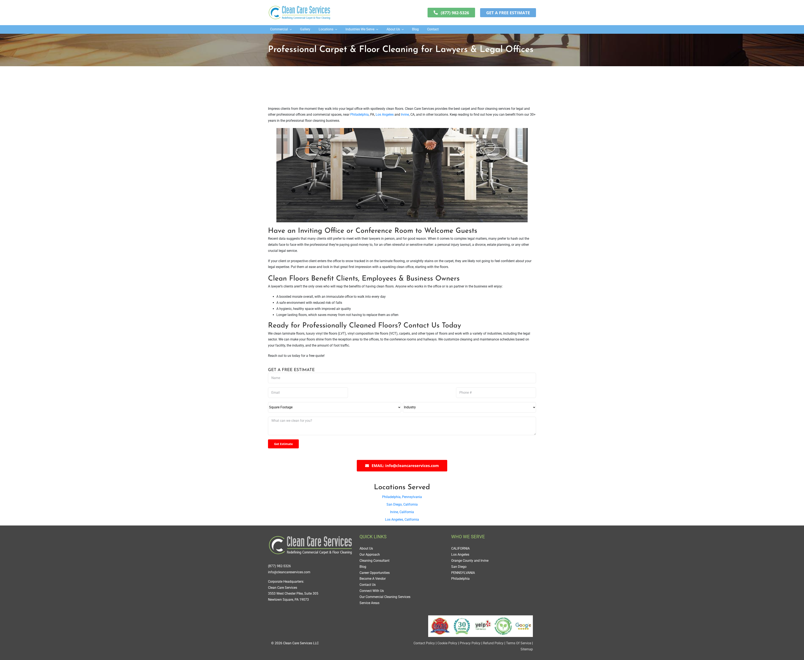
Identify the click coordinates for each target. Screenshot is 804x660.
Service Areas (369, 603)
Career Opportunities (374, 573)
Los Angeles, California (402, 520)
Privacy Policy (470, 643)
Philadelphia (359, 114)
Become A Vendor (372, 579)
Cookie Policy (447, 643)
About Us (366, 548)
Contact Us (367, 585)
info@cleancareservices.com (289, 572)
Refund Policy (493, 643)
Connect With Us (371, 591)
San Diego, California (402, 504)
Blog (362, 567)
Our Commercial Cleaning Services (384, 597)
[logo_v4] (299, 6)
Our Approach (369, 554)
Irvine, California (402, 512)
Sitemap (527, 649)
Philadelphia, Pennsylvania (402, 497)
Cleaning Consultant (374, 561)
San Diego (458, 567)
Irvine (405, 114)
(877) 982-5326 (279, 566)
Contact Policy (424, 643)
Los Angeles (385, 114)
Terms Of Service (518, 643)
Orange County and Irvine (469, 561)
